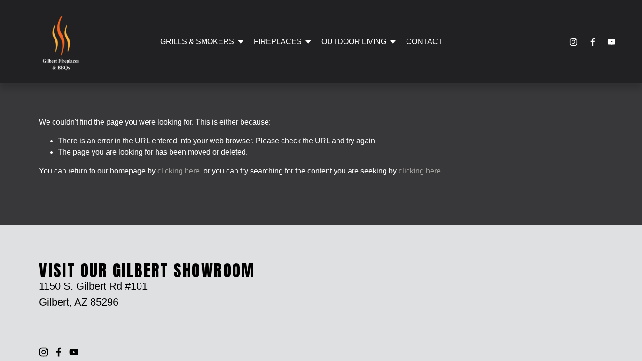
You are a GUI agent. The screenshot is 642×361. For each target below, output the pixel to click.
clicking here (178, 171)
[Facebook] (592, 42)
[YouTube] (611, 42)
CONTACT (424, 42)
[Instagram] (573, 42)
